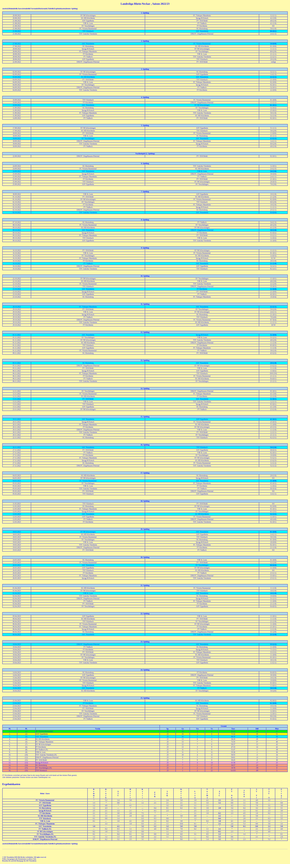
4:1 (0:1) (273, 419)
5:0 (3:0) (273, 171)
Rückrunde (42, 9)
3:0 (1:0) (273, 230)
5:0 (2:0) (273, 447)
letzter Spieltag (71, 9)
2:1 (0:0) (273, 481)
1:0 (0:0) (273, 44)
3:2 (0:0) (273, 335)
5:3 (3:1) (273, 212)
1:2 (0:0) (273, 289)
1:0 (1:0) (273, 593)
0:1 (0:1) (273, 105)
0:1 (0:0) (273, 532)
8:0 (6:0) (273, 565)
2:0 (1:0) (273, 363)
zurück (5, 9)
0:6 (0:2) (273, 31)
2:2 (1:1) (273, 77)
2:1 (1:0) (273, 263)
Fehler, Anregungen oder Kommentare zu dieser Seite (19, 859)
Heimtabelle (12, 9)
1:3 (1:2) (273, 138)
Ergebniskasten (60, 9)
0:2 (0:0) (273, 703)
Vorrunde (34, 9)
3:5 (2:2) (273, 644)
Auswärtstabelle (24, 9)
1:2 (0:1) (273, 399)
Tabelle (50, 9)
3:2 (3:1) (273, 514)
